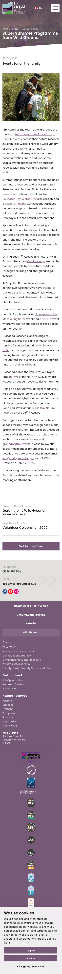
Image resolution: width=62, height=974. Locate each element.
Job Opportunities (12, 680)
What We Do (9, 647)
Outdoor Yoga (36, 261)
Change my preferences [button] (30, 966)
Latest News (30, 29)
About (7, 642)
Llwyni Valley (9, 721)
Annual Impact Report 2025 (18, 651)
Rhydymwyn (9, 713)
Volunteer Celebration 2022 (24, 527)
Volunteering (9, 688)
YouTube (10, 591)
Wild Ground (10, 29)
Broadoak (7, 717)
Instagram (16, 591)
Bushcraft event (15, 204)
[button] (41, 8)
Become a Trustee (13, 684)
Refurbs (31, 623)
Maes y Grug (9, 725)
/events (25, 444)
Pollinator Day (11, 199)
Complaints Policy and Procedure (21, 659)
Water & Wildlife (32, 199)
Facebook (4, 591)
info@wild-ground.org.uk (18, 458)
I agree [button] (31, 950)
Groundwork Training (31, 615)
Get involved (12, 675)
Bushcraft (20, 292)
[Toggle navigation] (55, 8)
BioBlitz (46, 319)
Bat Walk (15, 377)
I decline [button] (30, 958)
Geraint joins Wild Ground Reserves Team (23, 512)
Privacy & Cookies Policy (16, 664)
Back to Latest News (31, 546)
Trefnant (7, 709)
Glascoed (7, 704)
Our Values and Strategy (16, 655)
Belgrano (7, 700)
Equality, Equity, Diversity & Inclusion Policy (26, 668)
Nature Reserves (14, 696)
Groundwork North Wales (31, 606)
